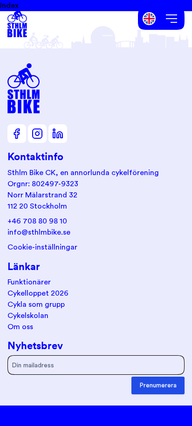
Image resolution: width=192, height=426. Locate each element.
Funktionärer (29, 282)
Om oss (20, 327)
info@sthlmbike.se (38, 232)
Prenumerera (158, 385)
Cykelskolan (27, 315)
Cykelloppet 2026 (38, 293)
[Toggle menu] (171, 18)
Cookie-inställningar (42, 247)
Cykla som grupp (36, 304)
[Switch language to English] (149, 18)
